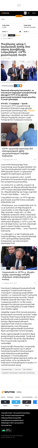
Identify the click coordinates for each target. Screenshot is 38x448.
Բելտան (31, 110)
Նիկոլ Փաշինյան (27, 369)
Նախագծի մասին (6, 413)
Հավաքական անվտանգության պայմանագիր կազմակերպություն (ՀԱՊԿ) (19, 373)
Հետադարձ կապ (6, 425)
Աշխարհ (17, 397)
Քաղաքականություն (7, 369)
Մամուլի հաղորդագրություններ (14, 415)
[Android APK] (6, 430)
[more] (35, 159)
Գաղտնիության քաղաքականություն (12, 420)
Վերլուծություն (27, 397)
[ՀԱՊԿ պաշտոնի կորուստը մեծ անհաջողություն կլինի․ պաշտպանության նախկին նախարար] (19, 134)
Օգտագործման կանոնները (21, 413)
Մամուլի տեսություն (30, 27)
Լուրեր (4, 27)
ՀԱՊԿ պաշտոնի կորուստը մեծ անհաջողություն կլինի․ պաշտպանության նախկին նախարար (17, 152)
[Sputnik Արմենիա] (5, 14)
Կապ (2, 415)
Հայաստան (18, 369)
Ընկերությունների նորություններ (11, 418)
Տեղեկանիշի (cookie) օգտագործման (12, 423)
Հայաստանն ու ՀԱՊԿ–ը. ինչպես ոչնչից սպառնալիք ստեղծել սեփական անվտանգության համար (18, 275)
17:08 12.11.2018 (5, 58)
